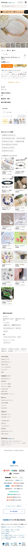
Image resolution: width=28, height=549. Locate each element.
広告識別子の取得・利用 (6, 443)
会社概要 (23, 443)
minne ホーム (4, 348)
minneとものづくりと (7, 400)
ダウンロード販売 (6, 386)
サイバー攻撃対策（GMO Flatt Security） (9, 537)
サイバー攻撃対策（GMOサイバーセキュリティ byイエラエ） (13, 535)
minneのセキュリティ (7, 431)
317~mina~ (6, 54)
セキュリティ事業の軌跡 (6, 538)
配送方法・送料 (5, 98)
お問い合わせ (4, 433)
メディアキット (9, 444)
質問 (10, 50)
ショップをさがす (6, 367)
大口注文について (6, 417)
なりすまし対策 (21, 537)
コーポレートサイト (11, 506)
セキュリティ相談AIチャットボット (8, 531)
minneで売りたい (5, 378)
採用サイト (19, 506)
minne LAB (4, 391)
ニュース (3, 405)
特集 (2, 372)
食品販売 (3, 381)
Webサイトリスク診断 (15, 529)
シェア (4, 50)
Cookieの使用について (17, 441)
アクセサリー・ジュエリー (8, 319)
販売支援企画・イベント (7, 393)
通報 (14, 50)
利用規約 (3, 428)
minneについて (5, 359)
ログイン (20, 2)
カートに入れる (7, 66)
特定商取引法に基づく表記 (6, 441)
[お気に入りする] (25, 55)
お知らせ (3, 423)
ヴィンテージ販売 (6, 384)
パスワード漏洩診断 (5, 529)
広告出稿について (6, 414)
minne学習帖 (4, 402)
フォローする (21, 116)
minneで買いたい (5, 362)
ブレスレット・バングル (20, 319)
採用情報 (3, 444)
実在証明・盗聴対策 (5, 533)
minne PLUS (4, 389)
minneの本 (4, 408)
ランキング (4, 369)
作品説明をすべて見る (13, 82)
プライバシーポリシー (16, 443)
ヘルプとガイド (5, 426)
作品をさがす (4, 364)
